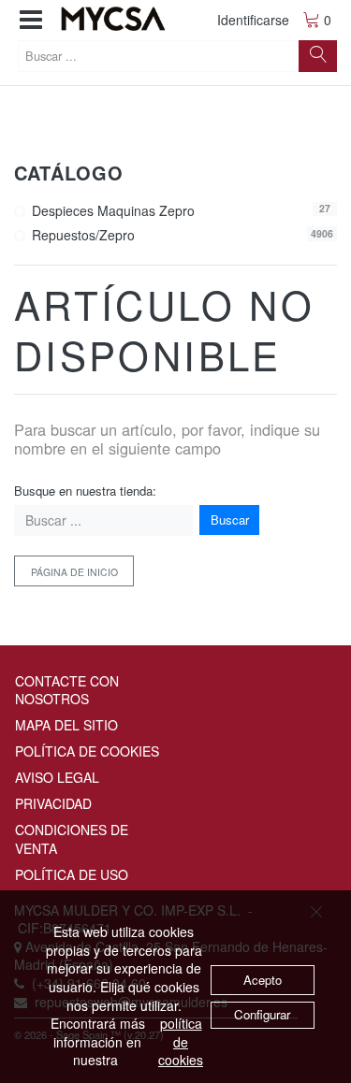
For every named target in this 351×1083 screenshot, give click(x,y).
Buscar (230, 519)
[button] (31, 20)
